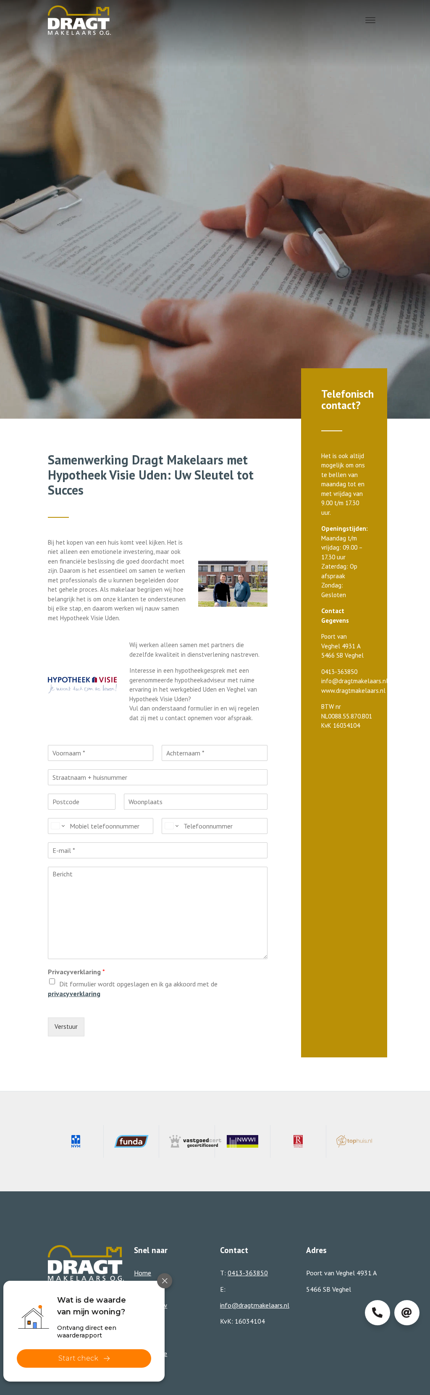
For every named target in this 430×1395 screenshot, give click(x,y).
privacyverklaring (74, 993)
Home (142, 1273)
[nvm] (76, 1141)
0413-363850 (248, 1273)
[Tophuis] (354, 1141)
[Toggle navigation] (370, 20)
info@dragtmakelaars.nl (254, 1305)
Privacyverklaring (76, 972)
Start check (78, 1358)
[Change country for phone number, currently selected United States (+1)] (57, 826)
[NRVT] (298, 1141)
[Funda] (132, 1141)
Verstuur (66, 1027)
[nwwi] (243, 1141)
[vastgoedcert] (187, 1141)
